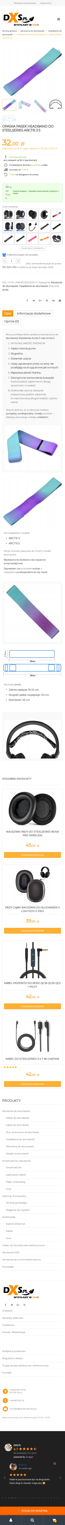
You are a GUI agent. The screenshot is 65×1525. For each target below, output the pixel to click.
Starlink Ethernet (15, 1223)
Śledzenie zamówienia (25, 3)
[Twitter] (11, 1304)
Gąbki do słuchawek (17, 1125)
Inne (8, 1188)
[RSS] (24, 1304)
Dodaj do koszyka (32, 855)
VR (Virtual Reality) (16, 1202)
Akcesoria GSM (10, 1252)
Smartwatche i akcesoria (16, 1160)
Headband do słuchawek (33, 286)
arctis (5, 289)
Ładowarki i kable (16, 1174)
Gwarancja (8, 1325)
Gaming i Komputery (14, 1196)
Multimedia (8, 1217)
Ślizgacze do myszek (17, 1210)
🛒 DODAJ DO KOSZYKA (32, 1510)
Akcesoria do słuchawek (32, 31)
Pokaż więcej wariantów (32, 248)
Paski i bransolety (15, 1181)
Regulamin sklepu (12, 1358)
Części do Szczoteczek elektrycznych (23, 1245)
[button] (59, 51)
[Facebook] (5, 1304)
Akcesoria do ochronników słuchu (21, 1259)
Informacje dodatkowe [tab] (34, 313)
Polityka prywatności (14, 1351)
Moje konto (45, 3)
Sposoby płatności (12, 1317)
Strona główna (9, 31)
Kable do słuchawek (17, 1117)
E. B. (21, 1464)
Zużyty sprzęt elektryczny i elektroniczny (25, 1365)
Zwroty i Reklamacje (13, 1332)
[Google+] (18, 1304)
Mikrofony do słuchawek (20, 1146)
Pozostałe (8, 1266)
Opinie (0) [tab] (11, 321)
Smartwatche (13, 1167)
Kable (9, 1231)
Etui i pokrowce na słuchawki (22, 1132)
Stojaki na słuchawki (17, 1153)
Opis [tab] (7, 313)
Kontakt (6, 1372)
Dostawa (13, 170)
